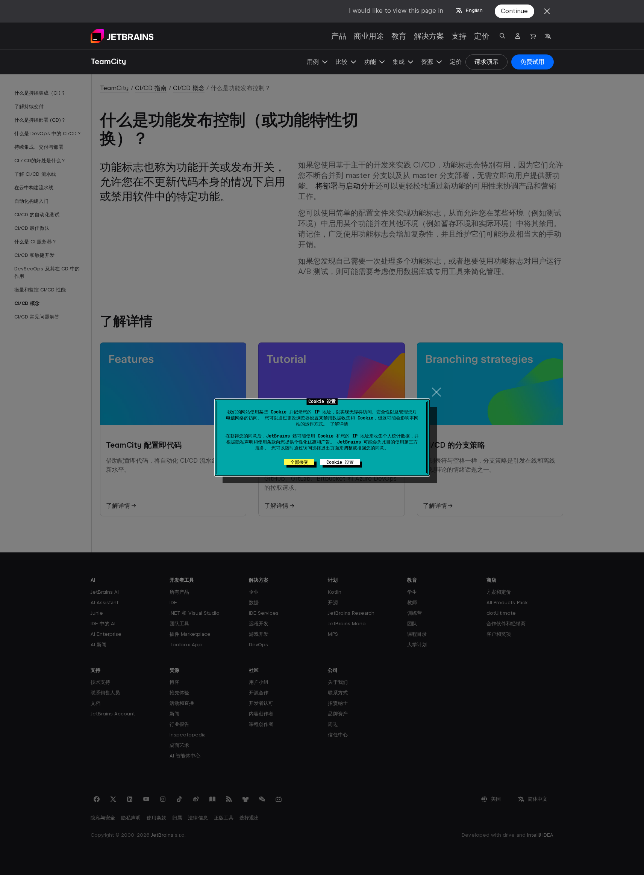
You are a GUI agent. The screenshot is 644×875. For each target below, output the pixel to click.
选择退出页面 (325, 448)
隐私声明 (244, 442)
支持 (459, 36)
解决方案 (429, 36)
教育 (398, 36)
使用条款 (267, 442)
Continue (514, 11)
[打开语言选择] (548, 36)
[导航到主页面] (122, 36)
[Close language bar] (547, 11)
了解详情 (339, 424)
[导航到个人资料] (518, 36)
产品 (338, 36)
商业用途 (369, 36)
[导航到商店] (533, 36)
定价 (481, 36)
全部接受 (299, 462)
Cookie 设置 (340, 462)
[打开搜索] (503, 36)
